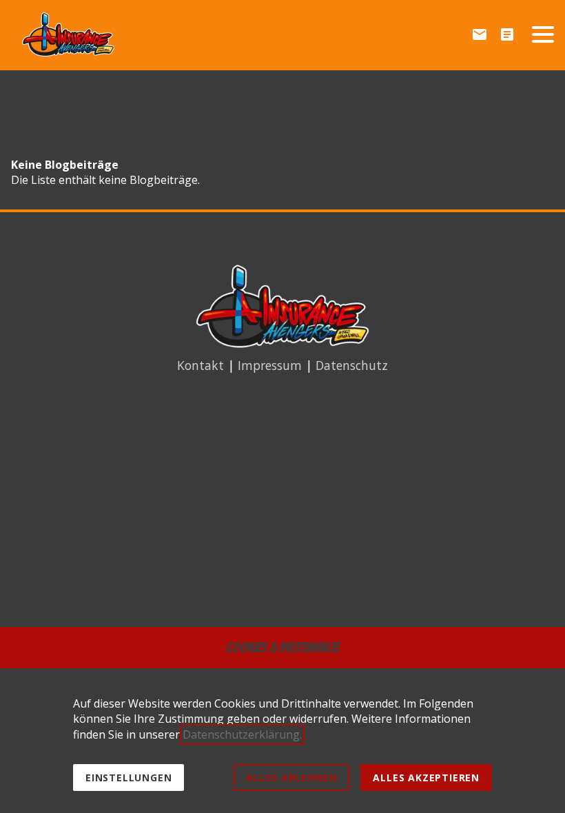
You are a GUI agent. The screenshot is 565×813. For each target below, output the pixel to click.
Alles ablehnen (291, 777)
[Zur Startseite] (68, 34)
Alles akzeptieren (426, 777)
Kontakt (200, 365)
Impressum (270, 365)
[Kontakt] (479, 34)
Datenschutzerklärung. (242, 734)
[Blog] (507, 34)
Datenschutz (352, 365)
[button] (543, 34)
